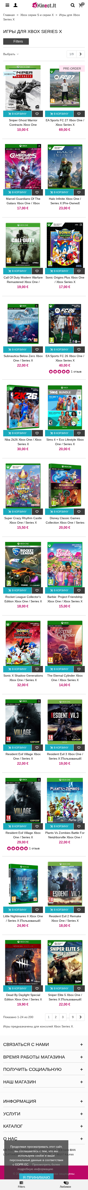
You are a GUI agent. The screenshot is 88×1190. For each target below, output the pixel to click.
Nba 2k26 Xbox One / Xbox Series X (23, 442)
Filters (18, 41)
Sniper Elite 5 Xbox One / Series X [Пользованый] (65, 997)
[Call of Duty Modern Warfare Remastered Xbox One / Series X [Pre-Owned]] (23, 245)
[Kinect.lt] (44, 4)
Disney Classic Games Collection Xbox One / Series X (65, 522)
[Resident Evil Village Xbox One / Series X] (23, 800)
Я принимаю (36, 1177)
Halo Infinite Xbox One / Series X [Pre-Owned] (65, 201)
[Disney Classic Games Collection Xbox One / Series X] (65, 486)
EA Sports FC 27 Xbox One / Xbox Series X (65, 122)
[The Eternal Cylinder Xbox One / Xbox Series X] (65, 643)
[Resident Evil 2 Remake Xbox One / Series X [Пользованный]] (65, 884)
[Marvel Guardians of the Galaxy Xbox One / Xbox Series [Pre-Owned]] (23, 166)
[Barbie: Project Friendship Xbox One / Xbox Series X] (65, 564)
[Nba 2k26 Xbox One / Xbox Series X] (23, 407)
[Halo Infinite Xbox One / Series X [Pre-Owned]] (65, 166)
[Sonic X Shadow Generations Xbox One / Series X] (23, 643)
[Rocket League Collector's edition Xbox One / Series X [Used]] (23, 564)
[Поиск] (73, 5)
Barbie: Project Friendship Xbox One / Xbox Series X (64, 599)
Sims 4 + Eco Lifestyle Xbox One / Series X (65, 442)
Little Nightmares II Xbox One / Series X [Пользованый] (23, 918)
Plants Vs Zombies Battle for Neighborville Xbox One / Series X (65, 837)
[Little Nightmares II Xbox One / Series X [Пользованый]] (23, 884)
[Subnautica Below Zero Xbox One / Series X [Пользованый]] (23, 324)
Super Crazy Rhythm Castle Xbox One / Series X (23, 520)
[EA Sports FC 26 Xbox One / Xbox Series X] (65, 324)
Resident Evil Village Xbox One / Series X (23, 835)
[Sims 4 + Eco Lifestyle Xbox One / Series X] (65, 407)
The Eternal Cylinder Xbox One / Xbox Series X (65, 678)
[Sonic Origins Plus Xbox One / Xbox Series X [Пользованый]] (65, 245)
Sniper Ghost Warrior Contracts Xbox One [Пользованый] (23, 125)
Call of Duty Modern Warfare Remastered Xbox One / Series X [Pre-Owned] (23, 282)
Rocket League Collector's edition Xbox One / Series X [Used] (23, 601)
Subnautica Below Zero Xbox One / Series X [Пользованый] (23, 360)
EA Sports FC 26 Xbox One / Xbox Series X (65, 358)
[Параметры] (7, 5)
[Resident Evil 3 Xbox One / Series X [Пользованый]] (65, 722)
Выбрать (9, 54)
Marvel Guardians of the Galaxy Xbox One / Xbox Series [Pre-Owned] (23, 203)
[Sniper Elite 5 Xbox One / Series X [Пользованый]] (65, 962)
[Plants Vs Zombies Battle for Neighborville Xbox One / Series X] (65, 800)
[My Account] (15, 5)
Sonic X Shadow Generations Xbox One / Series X (23, 678)
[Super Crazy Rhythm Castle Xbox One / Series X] (23, 486)
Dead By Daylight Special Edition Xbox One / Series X (23, 997)
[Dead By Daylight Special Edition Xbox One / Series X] (23, 962)
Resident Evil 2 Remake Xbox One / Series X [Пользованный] (65, 920)
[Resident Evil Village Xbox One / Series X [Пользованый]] (23, 722)
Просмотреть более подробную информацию (39, 1167)
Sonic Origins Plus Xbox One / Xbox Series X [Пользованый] (64, 282)
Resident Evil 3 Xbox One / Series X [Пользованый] (65, 756)
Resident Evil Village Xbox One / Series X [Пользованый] (23, 758)
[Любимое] (37, 114)
